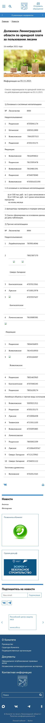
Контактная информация (17, 672)
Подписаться (34, 595)
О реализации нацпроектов (22, 15)
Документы (8, 656)
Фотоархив (7, 508)
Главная (5, 21)
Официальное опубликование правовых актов (20, 662)
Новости (15, 21)
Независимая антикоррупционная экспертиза (22, 666)
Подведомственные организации (16, 650)
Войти (30, 721)
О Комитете (9, 639)
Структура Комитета (10, 647)
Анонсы (5, 504)
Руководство (7, 644)
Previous (2, 622)
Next (43, 622)
